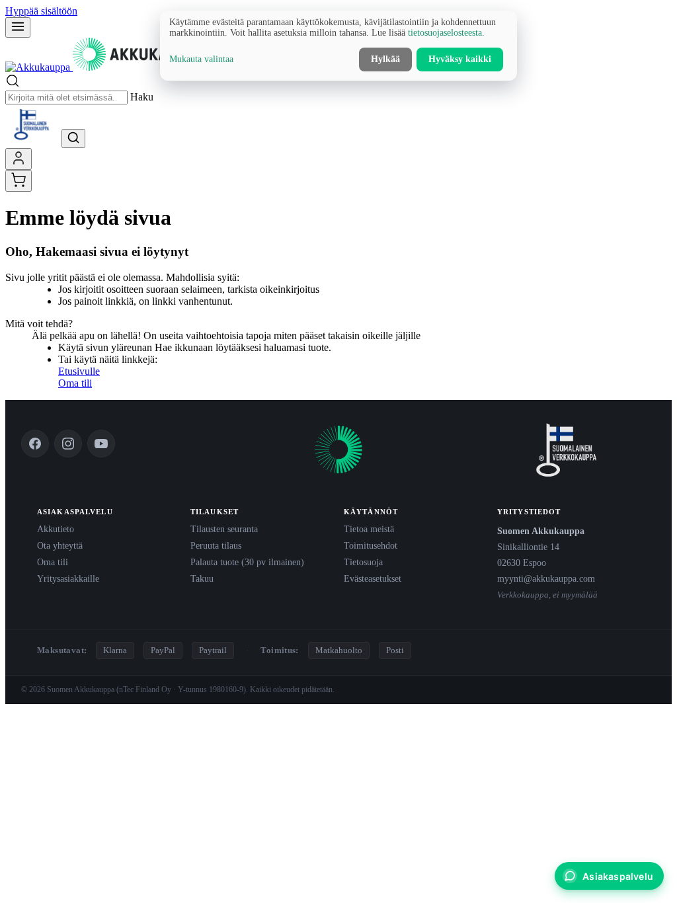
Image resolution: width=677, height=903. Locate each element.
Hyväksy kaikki (459, 59)
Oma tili (75, 383)
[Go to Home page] (105, 67)
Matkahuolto (338, 650)
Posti (395, 650)
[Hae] (73, 138)
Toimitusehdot (370, 545)
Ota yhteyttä (60, 545)
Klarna (115, 650)
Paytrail (213, 650)
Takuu (202, 578)
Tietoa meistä (369, 529)
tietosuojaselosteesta (445, 33)
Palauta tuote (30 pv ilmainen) (247, 562)
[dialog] (338, 46)
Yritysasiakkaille (68, 578)
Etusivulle (79, 371)
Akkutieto (55, 529)
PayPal (163, 650)
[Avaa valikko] (17, 27)
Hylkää (385, 59)
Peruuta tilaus (215, 545)
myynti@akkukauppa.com (546, 578)
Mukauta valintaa (201, 59)
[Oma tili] (18, 159)
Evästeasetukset (372, 578)
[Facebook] (35, 443)
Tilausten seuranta (224, 529)
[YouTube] (101, 443)
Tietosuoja (363, 562)
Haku (141, 96)
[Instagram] (68, 443)
